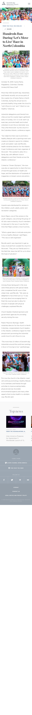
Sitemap (16, 487)
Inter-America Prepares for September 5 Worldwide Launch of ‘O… (15, 438)
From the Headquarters (14, 431)
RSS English (18, 26)
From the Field (8, 26)
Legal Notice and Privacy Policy (16, 495)
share (9, 29)
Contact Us (16, 491)
